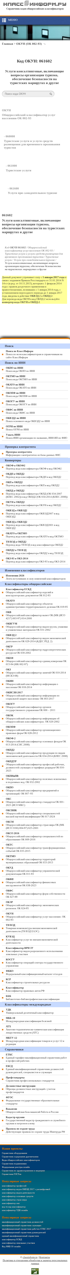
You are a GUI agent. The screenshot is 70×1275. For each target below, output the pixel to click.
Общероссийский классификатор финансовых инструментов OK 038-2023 (31, 882)
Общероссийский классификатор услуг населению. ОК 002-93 (36, 916)
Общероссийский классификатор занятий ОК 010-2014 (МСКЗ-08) (36, 672)
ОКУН (6, 110)
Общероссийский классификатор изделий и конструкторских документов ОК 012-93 (29, 592)
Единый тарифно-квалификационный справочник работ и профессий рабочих (36, 1057)
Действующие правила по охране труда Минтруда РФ (35, 1130)
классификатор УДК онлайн (15, 1210)
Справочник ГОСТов (11, 1174)
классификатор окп (11, 1203)
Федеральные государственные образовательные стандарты (33, 1100)
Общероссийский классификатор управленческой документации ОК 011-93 (33, 870)
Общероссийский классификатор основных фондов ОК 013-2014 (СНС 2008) (36, 741)
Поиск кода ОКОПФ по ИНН (21, 394)
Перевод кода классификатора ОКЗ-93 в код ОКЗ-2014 (35, 560)
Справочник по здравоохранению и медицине (23, 1170)
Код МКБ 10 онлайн (11, 1246)
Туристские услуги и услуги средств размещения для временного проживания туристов (32, 144)
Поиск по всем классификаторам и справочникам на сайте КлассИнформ (34, 354)
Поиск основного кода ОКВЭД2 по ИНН (28, 420)
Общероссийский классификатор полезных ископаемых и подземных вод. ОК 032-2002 (36, 779)
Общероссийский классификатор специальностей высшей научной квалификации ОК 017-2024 (33, 813)
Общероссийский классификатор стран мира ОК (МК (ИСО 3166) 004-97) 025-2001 (35, 824)
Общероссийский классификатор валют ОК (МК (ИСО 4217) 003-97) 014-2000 (35, 615)
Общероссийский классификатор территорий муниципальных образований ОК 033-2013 (30, 859)
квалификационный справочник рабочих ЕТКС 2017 (26, 1229)
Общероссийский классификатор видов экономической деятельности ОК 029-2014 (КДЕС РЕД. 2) (36, 638)
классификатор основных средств (17, 1196)
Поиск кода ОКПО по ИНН (20, 369)
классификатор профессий (14, 1186)
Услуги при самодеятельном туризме (32, 192)
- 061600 (13, 188)
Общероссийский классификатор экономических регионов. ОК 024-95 (32, 905)
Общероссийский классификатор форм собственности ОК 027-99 (35, 893)
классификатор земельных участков (18, 1243)
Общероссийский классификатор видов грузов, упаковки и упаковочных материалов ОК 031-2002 (37, 626)
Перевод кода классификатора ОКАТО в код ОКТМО (34, 535)
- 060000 (9, 136)
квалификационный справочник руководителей (24, 1232)
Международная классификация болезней (29, 1020)
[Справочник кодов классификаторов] (35, 5)
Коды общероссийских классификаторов (21, 1160)
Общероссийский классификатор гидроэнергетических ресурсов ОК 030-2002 (36, 649)
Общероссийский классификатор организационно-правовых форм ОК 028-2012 (33, 730)
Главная (7, 43)
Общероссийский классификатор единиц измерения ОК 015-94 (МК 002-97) (36, 661)
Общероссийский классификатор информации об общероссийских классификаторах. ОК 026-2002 (33, 718)
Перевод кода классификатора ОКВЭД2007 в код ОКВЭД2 (32, 513)
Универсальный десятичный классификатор (30, 1011)
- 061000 (11, 165)
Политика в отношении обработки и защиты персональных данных (35, 1262)
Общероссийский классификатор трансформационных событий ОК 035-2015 (36, 847)
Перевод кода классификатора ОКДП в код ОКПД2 (33, 475)
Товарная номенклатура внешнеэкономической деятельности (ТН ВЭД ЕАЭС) (31, 928)
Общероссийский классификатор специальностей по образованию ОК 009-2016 (34, 836)
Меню (13, 19)
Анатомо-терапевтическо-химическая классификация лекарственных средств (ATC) (35, 1029)
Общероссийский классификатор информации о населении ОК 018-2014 (32, 684)
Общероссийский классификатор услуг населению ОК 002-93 (28, 116)
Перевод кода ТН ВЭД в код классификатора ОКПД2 (34, 543)
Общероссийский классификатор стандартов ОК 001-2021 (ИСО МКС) (35, 802)
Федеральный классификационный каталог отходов (34, 972)
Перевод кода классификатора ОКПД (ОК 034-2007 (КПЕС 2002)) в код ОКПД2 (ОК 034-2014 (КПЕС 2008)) (36, 493)
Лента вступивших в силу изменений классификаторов (36, 577)
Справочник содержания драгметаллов (20, 1156)
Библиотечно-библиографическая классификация (33, 998)
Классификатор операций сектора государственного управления (34, 962)
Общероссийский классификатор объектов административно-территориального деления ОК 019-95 (37, 603)
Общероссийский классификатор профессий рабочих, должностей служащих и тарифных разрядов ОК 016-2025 (35, 766)
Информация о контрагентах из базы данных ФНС (33, 453)
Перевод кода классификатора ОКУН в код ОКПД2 (33, 504)
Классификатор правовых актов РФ (25, 989)
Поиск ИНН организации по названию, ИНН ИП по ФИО (36, 436)
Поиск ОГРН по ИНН (17, 428)
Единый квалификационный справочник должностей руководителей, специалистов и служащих (35, 1069)
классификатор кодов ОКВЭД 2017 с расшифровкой (26, 1189)
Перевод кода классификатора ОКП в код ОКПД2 (33, 484)
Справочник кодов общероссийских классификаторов (35, 8)
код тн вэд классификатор (14, 1207)
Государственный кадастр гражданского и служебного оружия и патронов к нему (36, 1120)
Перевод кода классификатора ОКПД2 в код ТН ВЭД (34, 552)
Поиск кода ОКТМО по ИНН (21, 378)
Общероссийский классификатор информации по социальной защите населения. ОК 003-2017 (33, 695)
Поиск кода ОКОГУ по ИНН (21, 403)
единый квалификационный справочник (20, 1236)
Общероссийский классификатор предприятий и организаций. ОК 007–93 (32, 790)
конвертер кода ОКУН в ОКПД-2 (21, 302)
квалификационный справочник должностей (22, 1222)
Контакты (44, 1257)
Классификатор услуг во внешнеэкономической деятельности (32, 939)
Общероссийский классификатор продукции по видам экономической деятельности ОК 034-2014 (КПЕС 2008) (37, 752)
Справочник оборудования (14, 1153)
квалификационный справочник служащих (21, 1225)
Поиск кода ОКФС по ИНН (20, 411)
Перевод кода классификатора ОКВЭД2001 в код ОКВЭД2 (32, 525)
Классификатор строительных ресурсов (28, 981)
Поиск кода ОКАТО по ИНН (21, 386)
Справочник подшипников (14, 1163)
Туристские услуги (18, 170)
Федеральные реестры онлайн (16, 1167)
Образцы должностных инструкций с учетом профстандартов (30, 1089)
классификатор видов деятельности (18, 1193)
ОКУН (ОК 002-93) (29, 43)
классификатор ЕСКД (12, 1239)
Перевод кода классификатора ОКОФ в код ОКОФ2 (34, 467)
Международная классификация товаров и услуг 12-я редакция (35, 1041)
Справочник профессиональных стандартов (30, 1079)
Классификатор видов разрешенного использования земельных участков (34, 951)
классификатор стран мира (14, 1200)
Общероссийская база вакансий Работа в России (32, 1110)
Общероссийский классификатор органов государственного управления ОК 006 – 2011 (30, 707)
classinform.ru (30, 1257)
